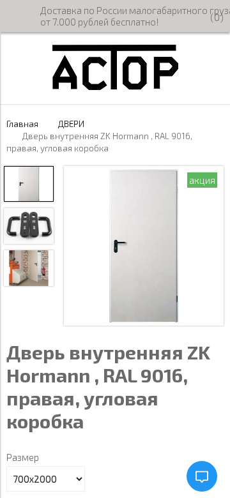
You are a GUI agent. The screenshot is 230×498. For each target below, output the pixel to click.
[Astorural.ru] (115, 86)
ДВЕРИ (71, 124)
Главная (22, 124)
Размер (22, 457)
